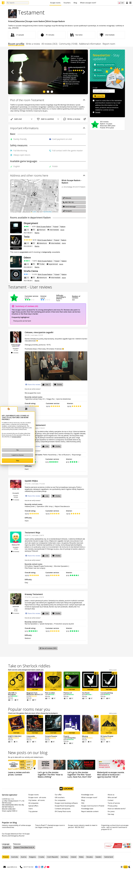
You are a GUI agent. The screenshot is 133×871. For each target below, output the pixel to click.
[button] (12, 181)
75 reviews (15, 499)
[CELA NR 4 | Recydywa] (16, 680)
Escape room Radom (35, 21)
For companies (60, 800)
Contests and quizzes (62, 809)
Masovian (20, 21)
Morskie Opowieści (61, 566)
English (5, 847)
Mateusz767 (16, 545)
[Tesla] (16, 241)
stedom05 (16, 606)
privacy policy (16, 437)
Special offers (33, 806)
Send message (70, 207)
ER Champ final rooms (63, 811)
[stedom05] (15, 598)
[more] (15, 27)
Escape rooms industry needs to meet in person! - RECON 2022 (82, 826)
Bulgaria (32, 857)
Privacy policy (112, 806)
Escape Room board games (65, 806)
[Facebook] (36, 866)
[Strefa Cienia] (16, 275)
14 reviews (15, 613)
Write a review (33, 44)
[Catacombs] (35, 723)
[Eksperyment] (16, 227)
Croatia (41, 857)
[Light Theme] (121, 866)
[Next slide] (83, 71)
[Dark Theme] (129, 866)
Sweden (98, 857)
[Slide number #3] (52, 92)
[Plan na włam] (53, 680)
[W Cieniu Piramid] (109, 723)
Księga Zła (50, 399)
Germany (64, 857)
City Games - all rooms (36, 800)
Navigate (68, 211)
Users (30, 809)
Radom (62, 226)
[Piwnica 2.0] (72, 680)
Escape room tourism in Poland (92, 806)
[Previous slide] (12, 71)
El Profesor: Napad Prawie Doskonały (38, 566)
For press (111, 811)
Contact (110, 800)
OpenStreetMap (47, 211)
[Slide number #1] (44, 92)
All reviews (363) (49, 44)
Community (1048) (68, 44)
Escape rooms (55, 3)
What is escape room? (88, 3)
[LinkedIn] (42, 866)
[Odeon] (16, 262)
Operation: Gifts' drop (45, 506)
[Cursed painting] (109, 680)
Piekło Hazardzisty (49, 455)
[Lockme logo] (3, 3)
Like (47, 384)
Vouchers (67, 3)
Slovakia (89, 857)
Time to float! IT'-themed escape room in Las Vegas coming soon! (50, 826)
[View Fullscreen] (12, 189)
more (62, 230)
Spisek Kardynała (46, 624)
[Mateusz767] (15, 537)
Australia (14, 857)
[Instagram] (39, 866)
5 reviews (15, 352)
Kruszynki (16, 493)
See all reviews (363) (48, 648)
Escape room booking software (66, 803)
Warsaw (10, 698)
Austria (23, 857)
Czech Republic (52, 857)
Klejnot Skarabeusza (62, 506)
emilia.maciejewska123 (76, 67)
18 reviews (15, 551)
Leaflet (34, 211)
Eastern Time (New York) (23, 847)
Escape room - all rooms (37, 797)
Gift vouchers (60, 797)
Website (68, 198)
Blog (75, 3)
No (17, 450)
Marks (37, 233)
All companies (33, 803)
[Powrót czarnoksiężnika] (72, 723)
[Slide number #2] (48, 92)
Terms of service (114, 803)
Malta (81, 857)
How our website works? (117, 809)
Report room (109, 44)
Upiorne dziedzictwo (63, 399)
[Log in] (127, 3)
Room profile (16, 44)
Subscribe (100, 96)
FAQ (82, 803)
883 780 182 (69, 202)
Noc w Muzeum (64, 455)
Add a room (113, 670)
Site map (111, 814)
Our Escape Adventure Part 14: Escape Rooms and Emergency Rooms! (16, 835)
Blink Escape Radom (55, 21)
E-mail (95, 87)
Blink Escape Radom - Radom (71, 181)
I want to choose (17, 455)
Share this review (33, 385)
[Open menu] (130, 2)
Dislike (59, 384)
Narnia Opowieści (31, 624)
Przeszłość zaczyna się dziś (64, 624)
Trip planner (33, 811)
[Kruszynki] (15, 485)
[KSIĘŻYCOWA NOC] (16, 723)
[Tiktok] (45, 866)
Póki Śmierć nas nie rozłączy (35, 568)
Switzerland (108, 857)
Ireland (73, 857)
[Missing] (90, 723)
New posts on (27, 752)
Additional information (90, 44)
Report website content (89, 811)
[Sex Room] (90, 680)
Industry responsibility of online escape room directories (16, 826)
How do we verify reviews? (33, 389)
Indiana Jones (30, 506)
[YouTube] (48, 866)
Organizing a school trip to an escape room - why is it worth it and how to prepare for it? (114, 827)
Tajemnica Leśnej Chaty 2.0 (34, 399)
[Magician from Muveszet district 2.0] (35, 680)
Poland (11, 21)
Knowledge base (87, 809)
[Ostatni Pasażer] (53, 723)
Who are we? (112, 797)
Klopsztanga (76, 455)
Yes (17, 460)
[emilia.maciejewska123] (15, 337)
